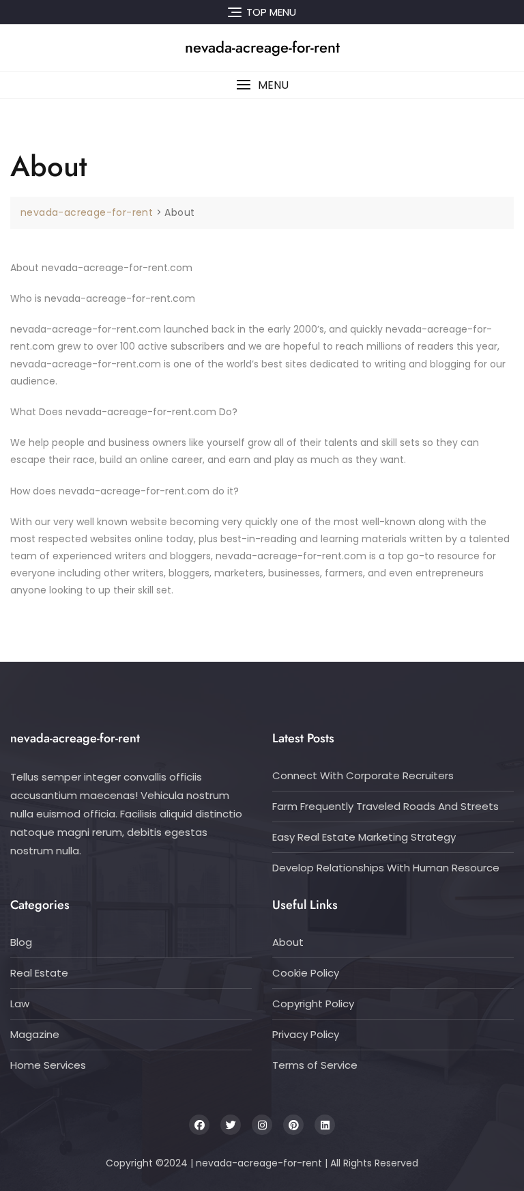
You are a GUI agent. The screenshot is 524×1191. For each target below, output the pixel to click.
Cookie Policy (305, 973)
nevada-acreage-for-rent (262, 47)
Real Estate (39, 973)
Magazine (34, 1034)
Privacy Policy (305, 1034)
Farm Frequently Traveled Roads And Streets (385, 806)
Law (19, 1003)
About (288, 942)
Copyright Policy (313, 1003)
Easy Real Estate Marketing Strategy (364, 837)
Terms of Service (315, 1065)
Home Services (48, 1065)
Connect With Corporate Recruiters (363, 775)
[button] (262, 85)
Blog (21, 942)
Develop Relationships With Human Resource (385, 867)
